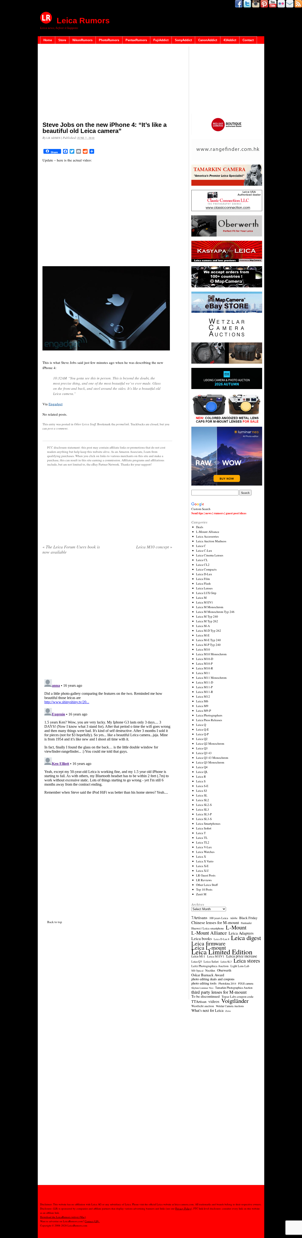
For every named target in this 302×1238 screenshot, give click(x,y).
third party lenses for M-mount (219, 992)
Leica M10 (203, 649)
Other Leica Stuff (85, 424)
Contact (248, 40)
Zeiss (228, 1011)
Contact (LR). (92, 1221)
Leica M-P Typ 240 (208, 645)
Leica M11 (203, 673)
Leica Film (203, 579)
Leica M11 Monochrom (211, 677)
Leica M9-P (203, 710)
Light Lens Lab (240, 966)
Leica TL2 (202, 842)
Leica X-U (202, 870)
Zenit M (201, 894)
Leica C (201, 546)
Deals (199, 527)
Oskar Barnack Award (207, 975)
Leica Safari (211, 961)
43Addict (229, 40)
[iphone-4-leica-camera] (106, 353)
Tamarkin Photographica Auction (233, 987)
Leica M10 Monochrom (211, 654)
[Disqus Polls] (107, 618)
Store (62, 40)
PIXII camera (245, 983)
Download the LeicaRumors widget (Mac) (63, 1217)
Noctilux (210, 971)
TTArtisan (198, 1001)
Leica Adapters (241, 933)
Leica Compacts (206, 569)
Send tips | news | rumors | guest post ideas (218, 513)
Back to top (54, 922)
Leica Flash (203, 583)
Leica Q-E (202, 729)
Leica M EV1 (204, 602)
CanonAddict (207, 40)
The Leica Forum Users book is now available (71, 549)
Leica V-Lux (204, 847)
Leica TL (202, 838)
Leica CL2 (203, 565)
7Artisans (199, 918)
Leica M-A (203, 626)
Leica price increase (241, 956)
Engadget (56, 404)
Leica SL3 (202, 809)
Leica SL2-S (204, 805)
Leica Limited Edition (221, 952)
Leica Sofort (203, 828)
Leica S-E (202, 786)
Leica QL (202, 772)
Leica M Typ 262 (207, 621)
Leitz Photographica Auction (210, 966)
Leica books (201, 939)
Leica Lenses (204, 588)
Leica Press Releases (209, 720)
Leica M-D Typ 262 (208, 630)
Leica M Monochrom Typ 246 (215, 612)
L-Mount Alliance (207, 532)
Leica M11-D (204, 682)
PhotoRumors (109, 40)
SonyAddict (183, 40)
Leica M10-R (204, 668)
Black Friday (248, 918)
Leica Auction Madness (211, 541)
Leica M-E (203, 635)
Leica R (201, 776)
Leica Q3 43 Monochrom (212, 758)
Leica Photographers (209, 715)
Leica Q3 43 (204, 753)
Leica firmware (208, 943)
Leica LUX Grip (206, 593)
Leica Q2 (202, 739)
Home (47, 40)
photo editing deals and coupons (213, 979)
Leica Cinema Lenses (209, 555)
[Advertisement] (107, 84)
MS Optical (197, 970)
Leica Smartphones (208, 823)
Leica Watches (205, 852)
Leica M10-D (204, 659)
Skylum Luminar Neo (202, 987)
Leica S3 (201, 790)
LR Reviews (204, 880)
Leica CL (202, 560)
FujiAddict (160, 40)
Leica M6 (202, 701)
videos (213, 1001)
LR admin (53, 138)
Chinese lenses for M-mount (215, 922)
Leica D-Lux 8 (221, 939)
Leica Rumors (83, 20)
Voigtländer (234, 1001)
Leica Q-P (202, 734)
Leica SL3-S (204, 819)
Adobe (233, 918)
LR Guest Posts (205, 875)
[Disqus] (107, 736)
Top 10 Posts (204, 889)
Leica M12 (203, 696)
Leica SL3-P (204, 814)
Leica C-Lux (204, 550)
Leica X (201, 856)
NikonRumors (82, 40)
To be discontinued (205, 996)
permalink (122, 424)
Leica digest (246, 938)
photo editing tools (204, 983)
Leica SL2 (202, 800)
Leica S (201, 781)
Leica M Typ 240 (207, 616)
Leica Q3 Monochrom (210, 762)
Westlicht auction (202, 1006)
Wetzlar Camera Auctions (230, 1006)
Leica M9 (202, 706)
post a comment (57, 428)
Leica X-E (202, 866)
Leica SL (201, 795)
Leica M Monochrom (209, 607)
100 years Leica (218, 918)
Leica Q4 (202, 767)
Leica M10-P (204, 663)
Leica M (201, 597)
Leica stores (247, 960)
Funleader (246, 923)
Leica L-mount (208, 947)
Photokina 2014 (227, 983)
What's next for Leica (207, 1010)
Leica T (201, 833)
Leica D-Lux (204, 574)
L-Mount (236, 927)
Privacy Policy (183, 1208)
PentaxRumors (136, 40)
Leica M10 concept (154, 547)
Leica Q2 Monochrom (210, 743)
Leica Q (201, 725)
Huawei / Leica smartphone (207, 928)
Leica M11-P (204, 687)
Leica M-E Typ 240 (208, 640)
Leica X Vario (205, 861)
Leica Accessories (207, 536)
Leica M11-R (204, 692)
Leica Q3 (202, 748)
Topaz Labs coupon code (237, 996)
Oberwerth (224, 970)
